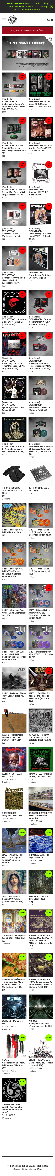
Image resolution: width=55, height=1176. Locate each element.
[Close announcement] (51, 6)
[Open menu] (4, 19)
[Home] (12, 19)
